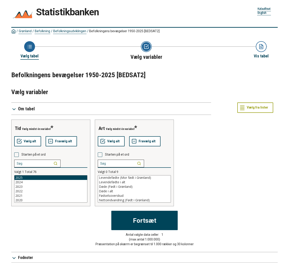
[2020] (50, 200)
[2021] (50, 195)
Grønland (25, 31)
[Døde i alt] (134, 191)
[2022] (50, 191)
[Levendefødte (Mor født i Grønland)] (134, 177)
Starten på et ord (33, 154)
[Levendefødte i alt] (134, 182)
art (101, 128)
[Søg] (56, 163)
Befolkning (42, 31)
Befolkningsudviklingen (69, 31)
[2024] (50, 182)
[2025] (50, 177)
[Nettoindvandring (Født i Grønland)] (134, 200)
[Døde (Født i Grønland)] (134, 186)
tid (18, 128)
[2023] (50, 186)
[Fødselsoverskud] (134, 195)
